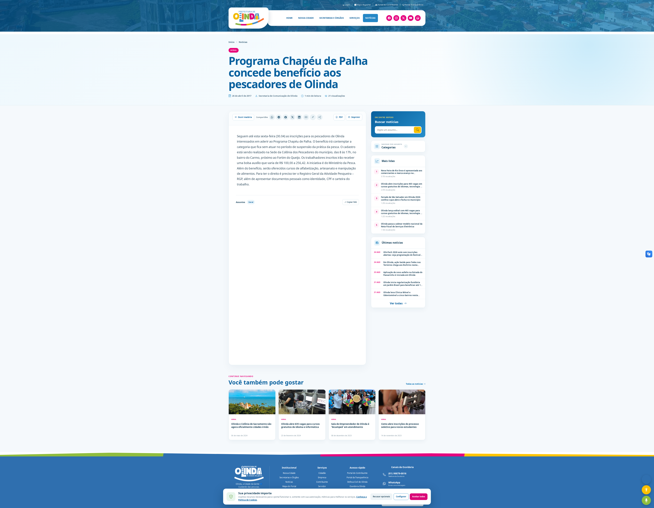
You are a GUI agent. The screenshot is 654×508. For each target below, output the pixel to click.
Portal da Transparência (357, 477)
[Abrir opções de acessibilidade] (646, 489)
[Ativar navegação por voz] (646, 500)
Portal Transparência (413, 4)
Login (347, 4)
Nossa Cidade (289, 473)
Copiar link (351, 202)
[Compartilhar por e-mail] (306, 117)
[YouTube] (411, 18)
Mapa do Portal (289, 486)
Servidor (322, 486)
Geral (233, 50)
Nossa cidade (306, 18)
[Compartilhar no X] (292, 117)
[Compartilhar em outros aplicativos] (320, 117)
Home (289, 18)
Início (232, 42)
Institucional (289, 467)
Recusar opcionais (381, 496)
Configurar (401, 496)
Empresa (322, 477)
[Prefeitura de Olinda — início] (249, 18)
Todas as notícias (414, 383)
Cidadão (322, 473)
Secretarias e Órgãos (289, 477)
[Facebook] (389, 18)
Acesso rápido (357, 467)
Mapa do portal (363, 4)
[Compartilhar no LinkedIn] (299, 117)
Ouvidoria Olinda (357, 486)
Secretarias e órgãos (331, 18)
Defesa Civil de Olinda (357, 482)
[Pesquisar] (417, 130)
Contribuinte (322, 482)
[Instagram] (396, 18)
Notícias (370, 18)
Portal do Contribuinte (387, 4)
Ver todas (396, 303)
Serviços (354, 18)
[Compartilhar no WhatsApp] (272, 117)
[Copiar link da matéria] (313, 117)
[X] (403, 18)
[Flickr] (418, 18)
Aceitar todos (418, 496)
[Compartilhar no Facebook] (286, 117)
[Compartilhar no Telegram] (279, 117)
